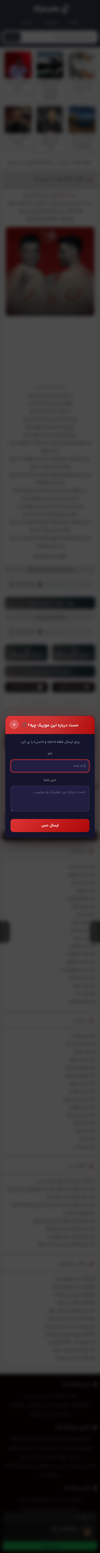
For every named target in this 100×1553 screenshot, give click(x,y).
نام (50, 753)
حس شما (50, 780)
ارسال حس (50, 825)
